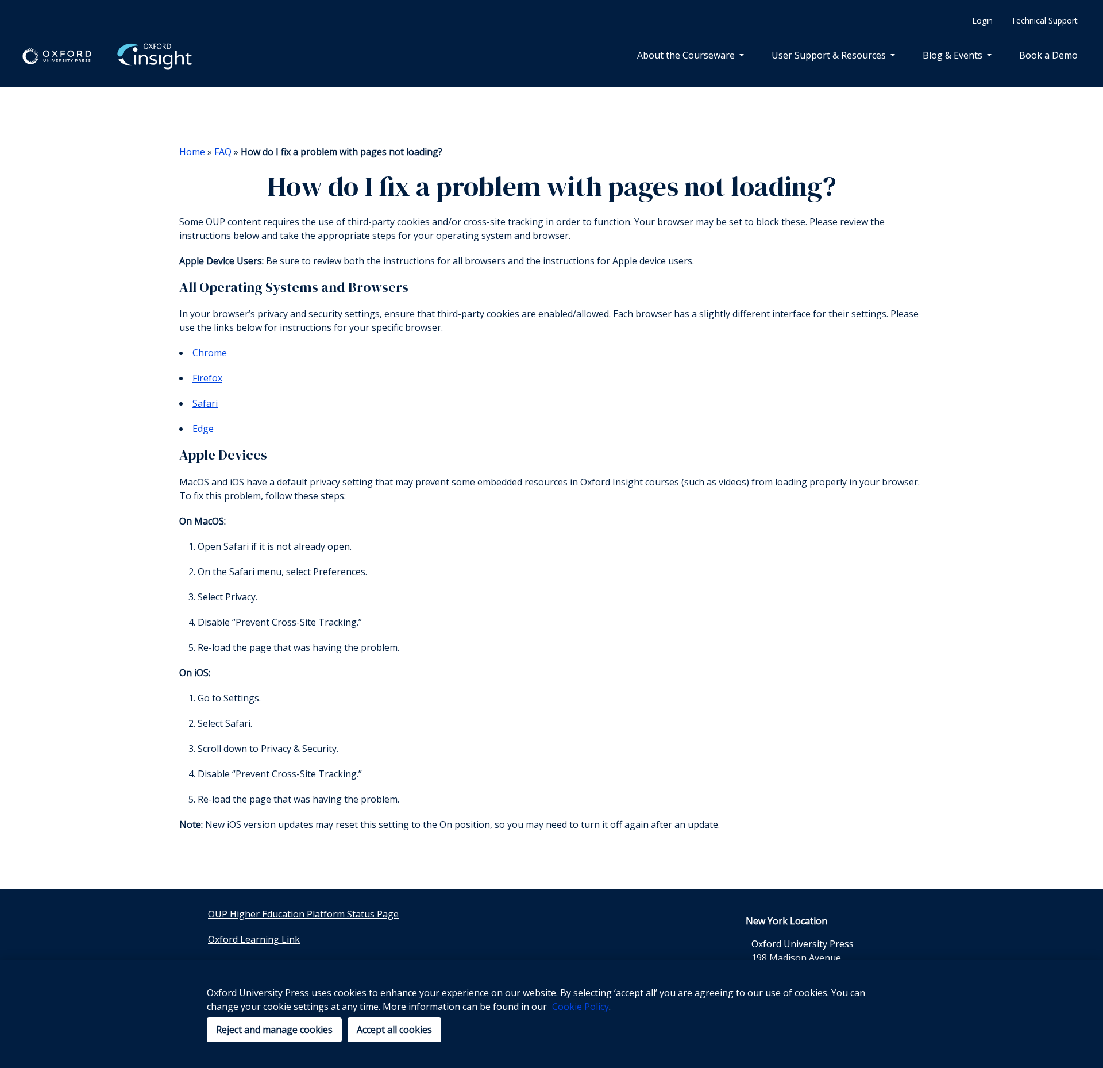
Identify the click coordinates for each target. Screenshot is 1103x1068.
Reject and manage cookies (274, 1029)
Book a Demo (1048, 55)
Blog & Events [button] (954, 55)
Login (982, 20)
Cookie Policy (580, 1006)
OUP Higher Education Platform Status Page (303, 914)
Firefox (207, 378)
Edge (203, 428)
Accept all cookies (394, 1029)
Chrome (209, 352)
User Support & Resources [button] (830, 55)
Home (192, 151)
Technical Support (1044, 20)
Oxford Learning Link (254, 939)
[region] (551, 1014)
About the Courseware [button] (687, 55)
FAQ (223, 151)
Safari (205, 403)
